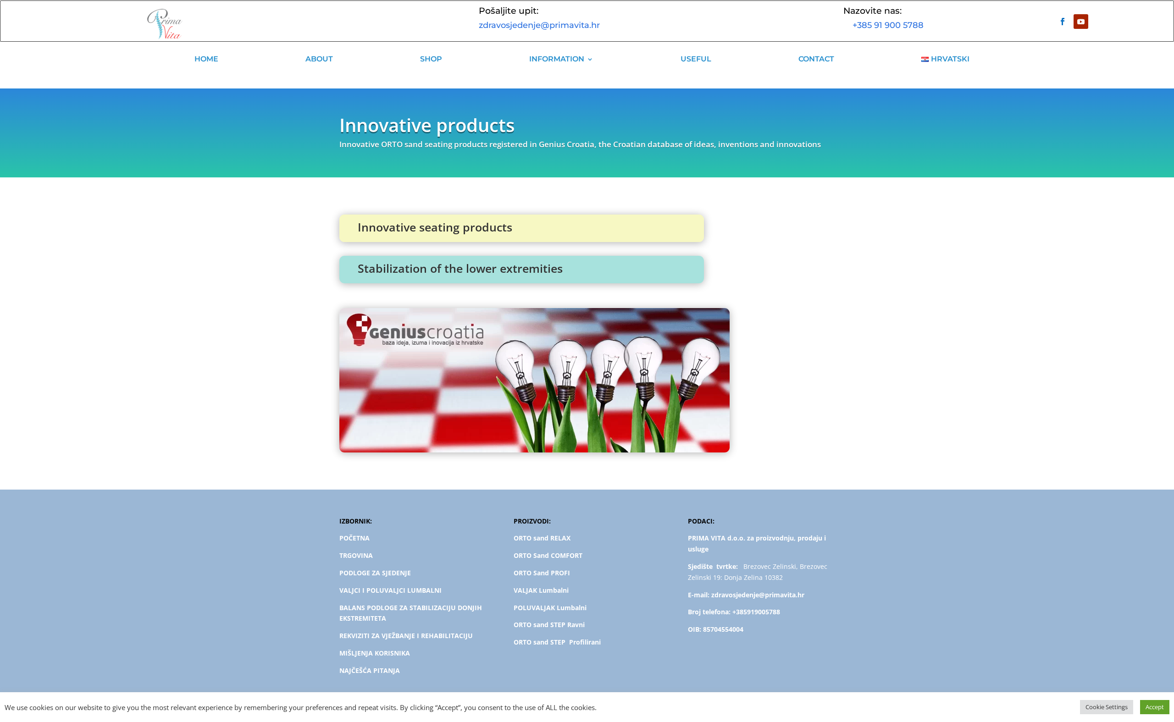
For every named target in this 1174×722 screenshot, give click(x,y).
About (319, 59)
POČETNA (354, 538)
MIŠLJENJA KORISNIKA (374, 653)
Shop (431, 59)
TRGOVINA (356, 555)
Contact (816, 59)
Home (206, 59)
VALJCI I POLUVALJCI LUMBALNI (390, 590)
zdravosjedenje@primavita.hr (539, 25)
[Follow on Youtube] (1081, 21)
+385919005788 (756, 611)
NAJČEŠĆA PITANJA (369, 670)
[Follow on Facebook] (1062, 21)
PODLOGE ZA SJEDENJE (375, 572)
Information (556, 59)
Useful (696, 59)
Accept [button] (1155, 707)
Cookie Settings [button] (1106, 707)
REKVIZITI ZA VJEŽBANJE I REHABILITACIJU (406, 635)
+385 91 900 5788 (883, 25)
